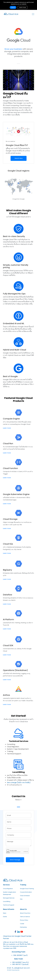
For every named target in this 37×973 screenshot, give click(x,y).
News (4, 913)
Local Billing (6, 901)
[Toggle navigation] (33, 13)
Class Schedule (25, 895)
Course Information (26, 892)
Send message (15, 860)
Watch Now (18, 158)
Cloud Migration (8, 888)
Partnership (23, 927)
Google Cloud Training (27, 888)
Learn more (22, 7)
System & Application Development (9, 893)
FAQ (21, 899)
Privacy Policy (24, 920)
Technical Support (8, 905)
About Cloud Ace (25, 913)
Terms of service (25, 916)
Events (5, 916)
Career (22, 923)
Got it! (13, 7)
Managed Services (8, 898)
